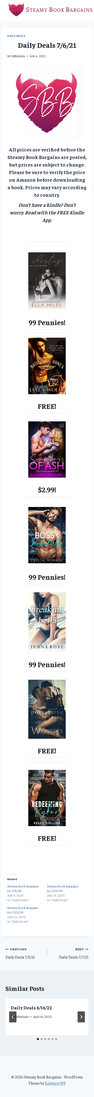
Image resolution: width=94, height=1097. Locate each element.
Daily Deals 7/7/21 (74, 953)
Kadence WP (55, 1083)
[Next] (81, 1016)
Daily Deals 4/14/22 (31, 1007)
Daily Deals (16, 36)
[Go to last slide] (12, 1016)
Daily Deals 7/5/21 (20, 953)
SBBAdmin (18, 56)
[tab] (38, 1039)
